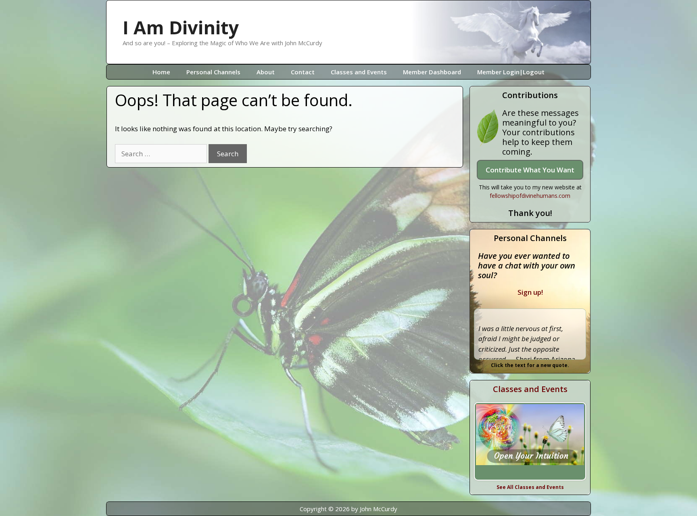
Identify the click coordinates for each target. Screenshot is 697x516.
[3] (534, 471)
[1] (517, 471)
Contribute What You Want (530, 169)
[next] (577, 441)
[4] (543, 471)
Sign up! (530, 292)
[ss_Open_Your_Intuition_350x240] (530, 441)
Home (161, 72)
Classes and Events (359, 72)
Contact (303, 72)
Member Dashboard (432, 72)
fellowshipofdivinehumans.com (530, 195)
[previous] (482, 441)
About (266, 72)
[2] (526, 471)
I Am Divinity (181, 27)
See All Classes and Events (530, 487)
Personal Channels (213, 72)
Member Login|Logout (511, 72)
